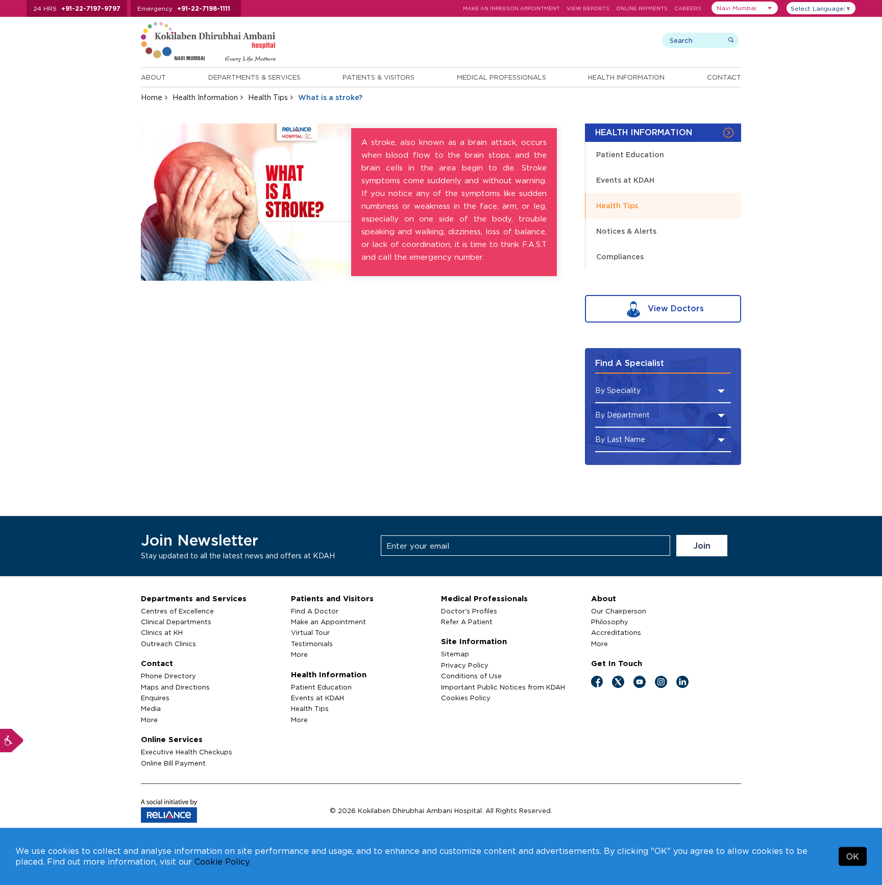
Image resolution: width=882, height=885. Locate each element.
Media (151, 708)
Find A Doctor (314, 610)
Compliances (620, 256)
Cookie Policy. (222, 861)
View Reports (588, 8)
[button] (745, 8)
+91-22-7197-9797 (90, 8)
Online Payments (642, 8)
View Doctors (674, 308)
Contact (724, 77)
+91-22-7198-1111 (203, 8)
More (149, 719)
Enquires (155, 697)
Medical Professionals (501, 77)
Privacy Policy (464, 665)
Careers (687, 8)
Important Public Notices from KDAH (503, 687)
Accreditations (616, 632)
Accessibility (11, 740)
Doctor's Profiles (469, 610)
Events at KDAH (625, 180)
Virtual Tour (310, 632)
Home (151, 97)
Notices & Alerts (626, 231)
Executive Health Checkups (186, 751)
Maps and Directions (175, 687)
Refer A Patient (467, 621)
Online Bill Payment (173, 763)
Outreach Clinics (168, 643)
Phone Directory (168, 675)
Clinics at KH (162, 632)
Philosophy (609, 621)
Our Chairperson (618, 610)
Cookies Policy (466, 697)
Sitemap (455, 653)
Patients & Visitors (378, 77)
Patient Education (630, 154)
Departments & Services (254, 77)
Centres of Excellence (177, 610)
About (153, 77)
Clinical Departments (176, 621)
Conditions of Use (471, 675)
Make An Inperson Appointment (511, 8)
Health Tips (268, 97)
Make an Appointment (328, 621)
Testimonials (312, 643)
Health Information (626, 77)
